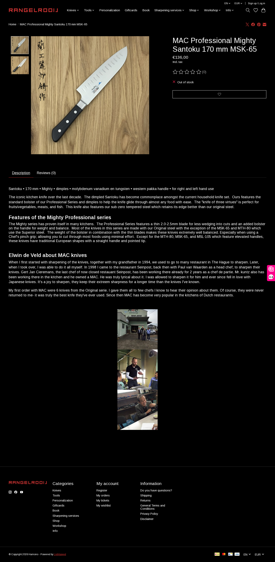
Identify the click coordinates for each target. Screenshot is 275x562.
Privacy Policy (149, 513)
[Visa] (237, 554)
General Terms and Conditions (152, 507)
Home (12, 24)
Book (146, 10)
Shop (56, 520)
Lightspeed (60, 554)
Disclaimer (147, 519)
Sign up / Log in (256, 3)
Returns (145, 500)
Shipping (146, 495)
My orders (103, 495)
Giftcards (131, 10)
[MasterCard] (223, 554)
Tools (56, 495)
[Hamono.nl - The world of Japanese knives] (33, 10)
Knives (57, 490)
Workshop (59, 525)
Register (101, 490)
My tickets (102, 500)
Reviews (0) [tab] (46, 173)
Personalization (109, 10)
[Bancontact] (230, 554)
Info (55, 530)
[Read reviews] (187, 72)
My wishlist (103, 505)
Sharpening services (66, 515)
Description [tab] (21, 173)
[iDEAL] (217, 554)
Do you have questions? (156, 490)
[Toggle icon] (248, 10)
